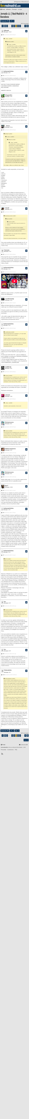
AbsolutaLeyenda (8, 215)
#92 (3, 427)
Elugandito (8, 95)
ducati (7, 208)
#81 (3, 34)
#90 (3, 371)
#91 (3, 399)
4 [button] (14, 26)
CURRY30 (8, 367)
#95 (3, 490)
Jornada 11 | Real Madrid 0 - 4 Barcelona (13, 15)
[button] (3, 26)
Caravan (6, 250)
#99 (3, 653)
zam (7, 218)
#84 (3, 129)
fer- (5, 601)
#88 (3, 302)
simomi (7, 395)
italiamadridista (8, 71)
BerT (6, 485)
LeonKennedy (9, 299)
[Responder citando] (26, 31)
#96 (3, 512)
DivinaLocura (9, 422)
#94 (3, 476)
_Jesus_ (7, 38)
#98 (3, 606)
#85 (3, 212)
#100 (3, 674)
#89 (3, 328)
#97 (3, 555)
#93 (3, 452)
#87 (3, 272)
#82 (3, 75)
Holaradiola (7, 670)
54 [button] (25, 26)
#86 (3, 254)
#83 (3, 99)
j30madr (6, 30)
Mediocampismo (10, 448)
